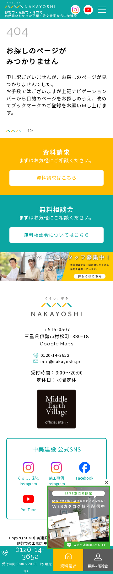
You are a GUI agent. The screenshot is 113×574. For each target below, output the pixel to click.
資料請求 (68, 565)
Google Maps (56, 344)
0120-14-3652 (30, 553)
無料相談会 (98, 565)
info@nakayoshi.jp (60, 361)
